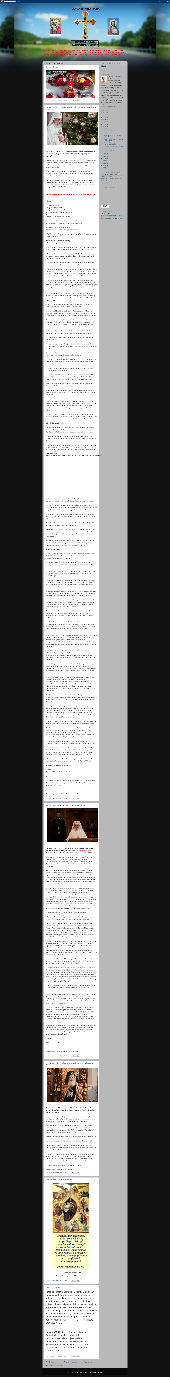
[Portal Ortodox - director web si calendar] (105, 207)
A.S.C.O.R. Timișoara (107, 180)
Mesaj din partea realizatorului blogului (59, 1180)
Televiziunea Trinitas (106, 176)
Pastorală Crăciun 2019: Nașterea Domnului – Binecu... (113, 147)
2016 (104, 124)
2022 (104, 158)
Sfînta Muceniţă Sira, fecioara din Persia (112, 218)
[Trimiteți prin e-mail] (72, 100)
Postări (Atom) (58, 1365)
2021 (104, 156)
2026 (104, 168)
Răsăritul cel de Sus (83, 850)
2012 (104, 115)
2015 (104, 122)
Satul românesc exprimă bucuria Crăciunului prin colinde (66, 805)
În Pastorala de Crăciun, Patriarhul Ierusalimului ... (113, 139)
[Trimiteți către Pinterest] (79, 100)
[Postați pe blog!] (74, 100)
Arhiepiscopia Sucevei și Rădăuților (111, 178)
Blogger (102, 1372)
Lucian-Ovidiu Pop (115, 76)
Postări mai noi (51, 1362)
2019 (104, 129)
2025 (104, 165)
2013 (104, 117)
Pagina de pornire (70, 1362)
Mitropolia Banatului (106, 183)
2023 (104, 161)
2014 (104, 119)
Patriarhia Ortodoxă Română (109, 174)
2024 (104, 163)
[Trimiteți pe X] (75, 100)
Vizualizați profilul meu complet (109, 106)
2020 (104, 154)
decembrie (107, 131)
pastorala (81, 1108)
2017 (104, 126)
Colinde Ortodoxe (52, 67)
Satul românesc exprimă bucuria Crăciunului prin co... (113, 143)
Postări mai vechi (90, 1362)
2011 (104, 112)
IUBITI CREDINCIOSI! (54, 1288)
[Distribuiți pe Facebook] (77, 100)
